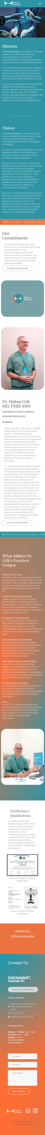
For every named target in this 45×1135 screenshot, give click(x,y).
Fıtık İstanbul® (19, 977)
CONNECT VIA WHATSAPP (17, 268)
